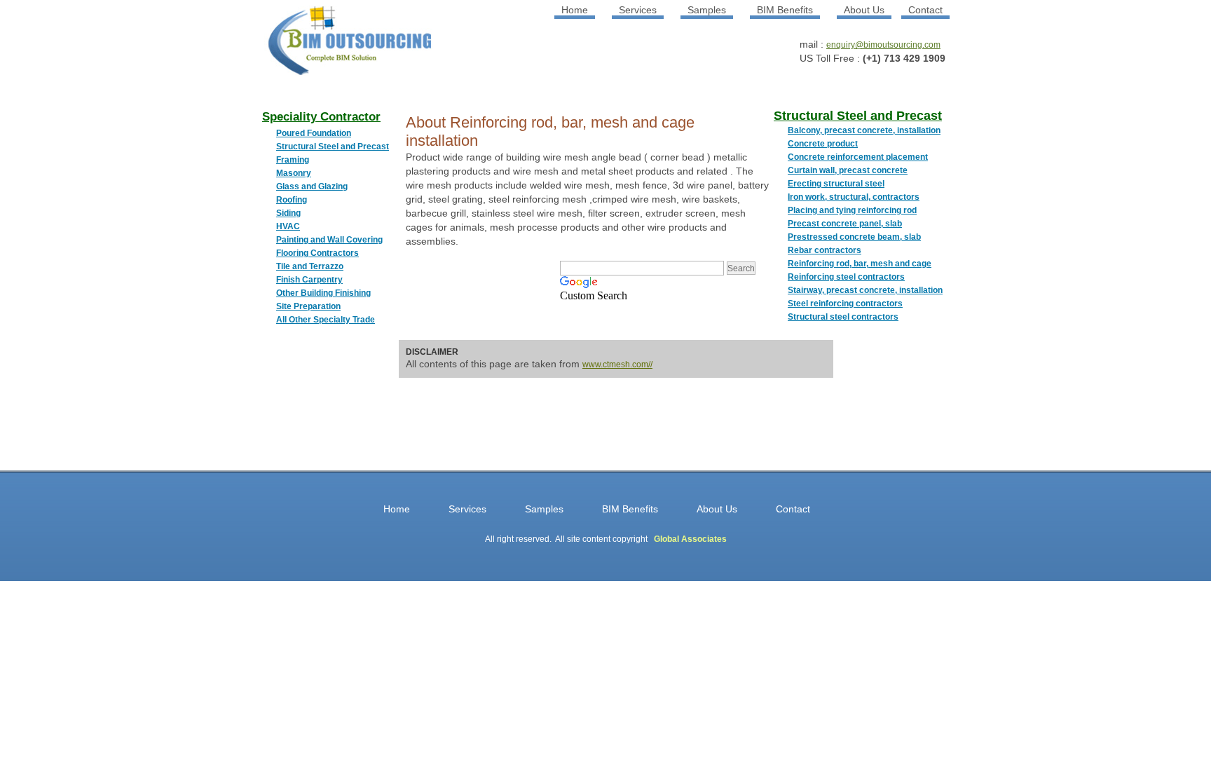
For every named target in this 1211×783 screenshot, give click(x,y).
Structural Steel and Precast (332, 146)
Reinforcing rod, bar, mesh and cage (859, 263)
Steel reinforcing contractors (845, 303)
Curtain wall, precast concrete (848, 170)
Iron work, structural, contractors (853, 197)
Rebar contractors (824, 250)
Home (574, 9)
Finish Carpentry (309, 280)
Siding (288, 213)
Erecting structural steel (836, 184)
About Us (864, 9)
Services (638, 9)
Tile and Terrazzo (309, 266)
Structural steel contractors (843, 317)
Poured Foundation (313, 133)
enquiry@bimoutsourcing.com (883, 45)
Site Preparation (308, 306)
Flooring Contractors (317, 253)
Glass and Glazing (312, 186)
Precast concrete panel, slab (845, 224)
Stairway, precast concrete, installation (865, 290)
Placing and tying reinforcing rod (852, 210)
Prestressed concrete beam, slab (854, 237)
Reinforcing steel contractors (846, 277)
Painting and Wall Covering (329, 240)
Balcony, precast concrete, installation (864, 130)
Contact (925, 9)
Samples (706, 9)
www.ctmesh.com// (617, 364)
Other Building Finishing (323, 293)
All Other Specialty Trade (325, 320)
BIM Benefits (785, 9)
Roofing (291, 200)
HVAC (288, 226)
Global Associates (690, 539)
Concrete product (823, 144)
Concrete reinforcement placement (858, 157)
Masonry (293, 173)
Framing (292, 160)
